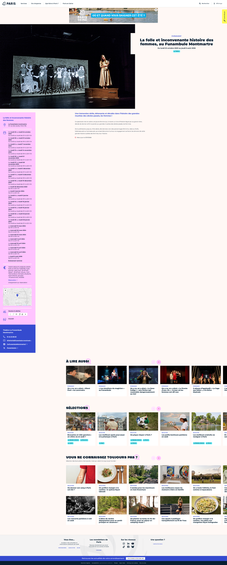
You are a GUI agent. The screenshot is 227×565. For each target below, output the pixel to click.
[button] (17, 295)
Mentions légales (85, 563)
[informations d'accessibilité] (17, 314)
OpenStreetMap (25, 305)
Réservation (12, 280)
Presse (116, 563)
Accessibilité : (102, 563)
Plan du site (143, 563)
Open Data (122, 563)
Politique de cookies (132, 563)
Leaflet (18, 305)
